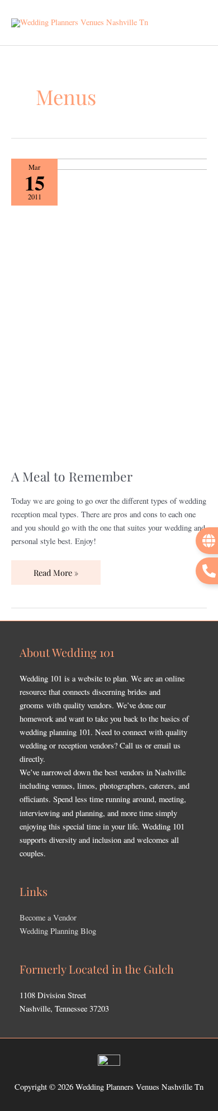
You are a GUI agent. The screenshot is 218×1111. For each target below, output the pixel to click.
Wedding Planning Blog (58, 931)
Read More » (55, 569)
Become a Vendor (48, 917)
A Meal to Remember (71, 476)
